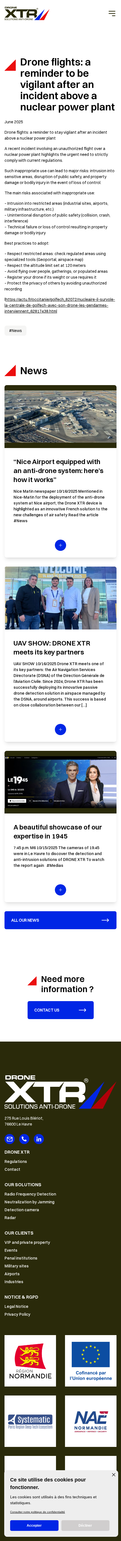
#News (15, 330)
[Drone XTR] (27, 13)
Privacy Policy (17, 1314)
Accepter (34, 1526)
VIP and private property (27, 1242)
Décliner (85, 1526)
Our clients (19, 1233)
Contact (12, 1169)
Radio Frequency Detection (30, 1194)
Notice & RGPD (21, 1297)
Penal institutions (21, 1258)
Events (11, 1250)
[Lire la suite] (60, 545)
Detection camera (22, 1209)
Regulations (16, 1161)
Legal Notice (16, 1306)
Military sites (17, 1266)
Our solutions (23, 1184)
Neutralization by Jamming (29, 1201)
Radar (10, 1217)
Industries (14, 1281)
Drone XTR (17, 1152)
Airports (12, 1273)
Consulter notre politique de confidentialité (37, 1511)
